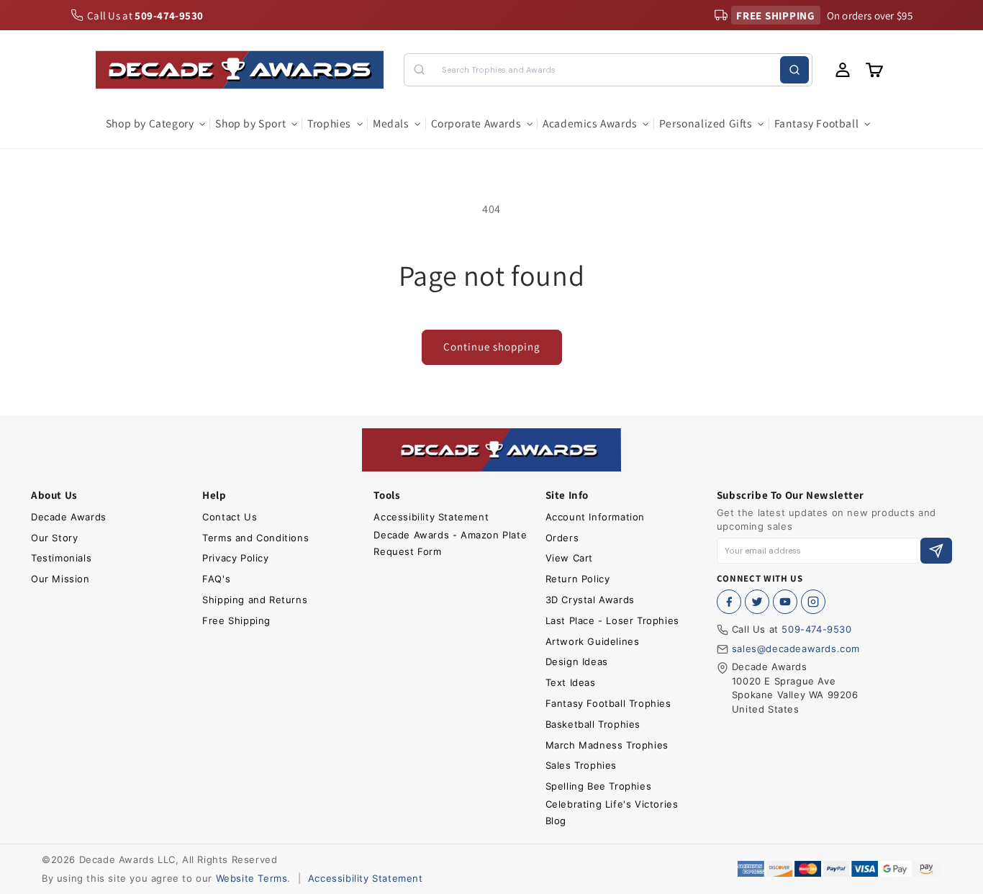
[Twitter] (757, 602)
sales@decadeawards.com (796, 648)
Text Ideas (570, 682)
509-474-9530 (816, 629)
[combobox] (608, 70)
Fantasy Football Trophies (608, 703)
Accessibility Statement (431, 517)
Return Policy (577, 578)
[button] (155, 124)
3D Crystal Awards (590, 599)
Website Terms (252, 878)
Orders (562, 537)
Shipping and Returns (254, 599)
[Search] (794, 69)
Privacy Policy (235, 558)
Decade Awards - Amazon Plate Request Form (450, 543)
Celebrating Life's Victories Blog (612, 812)
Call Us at (145, 15)
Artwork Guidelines (592, 641)
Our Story (54, 537)
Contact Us (229, 517)
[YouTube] (785, 602)
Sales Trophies (581, 765)
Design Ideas (576, 661)
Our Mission (60, 578)
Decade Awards (69, 517)
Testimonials (61, 558)
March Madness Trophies (607, 745)
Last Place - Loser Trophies (612, 620)
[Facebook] (729, 602)
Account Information (595, 517)
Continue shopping (491, 346)
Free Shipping (236, 620)
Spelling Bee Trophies (598, 786)
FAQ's (216, 578)
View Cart (569, 558)
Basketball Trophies (592, 724)
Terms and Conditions (255, 537)
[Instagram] (813, 602)
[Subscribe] (936, 551)
